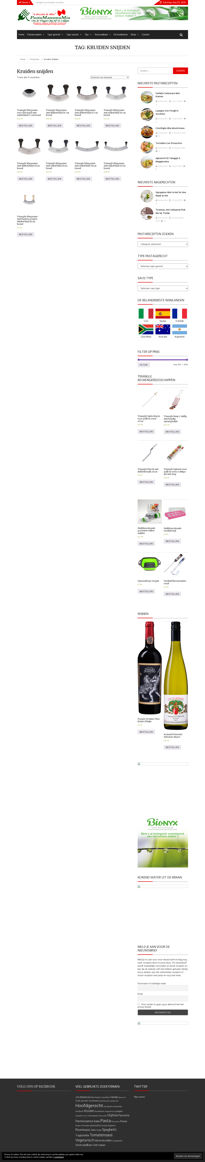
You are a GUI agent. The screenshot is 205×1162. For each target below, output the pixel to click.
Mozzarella (103, 1116)
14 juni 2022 (177, 101)
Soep (98, 1130)
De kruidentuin (121, 34)
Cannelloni (105, 1097)
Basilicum (85, 1097)
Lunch (85, 1116)
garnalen (84, 1101)
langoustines (109, 1111)
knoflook (79, 1111)
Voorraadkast (101, 34)
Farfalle (114, 1097)
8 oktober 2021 (178, 148)
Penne (123, 1121)
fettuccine (122, 1097)
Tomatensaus (101, 1134)
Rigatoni (111, 1125)
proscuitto (95, 1125)
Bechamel (95, 1097)
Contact (145, 34)
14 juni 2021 (177, 166)
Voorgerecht (117, 1141)
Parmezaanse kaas (87, 1121)
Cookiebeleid (58, 1157)
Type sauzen (72, 34)
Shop (133, 34)
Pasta (105, 1120)
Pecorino (116, 1121)
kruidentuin (99, 1111)
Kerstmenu (109, 1106)
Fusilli (77, 1101)
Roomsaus (82, 1129)
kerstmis (118, 1106)
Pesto (78, 1125)
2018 (77, 1097)
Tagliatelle (82, 1135)
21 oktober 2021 (179, 133)
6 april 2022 (177, 118)
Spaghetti (109, 1129)
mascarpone (93, 1116)
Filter (144, 364)
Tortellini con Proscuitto (169, 143)
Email (140, 994)
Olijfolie (112, 1115)
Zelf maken (99, 1145)
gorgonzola (114, 1101)
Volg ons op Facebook (36, 1086)
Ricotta (104, 1125)
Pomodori (85, 1125)
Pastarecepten (34, 34)
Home (21, 34)
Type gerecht (53, 34)
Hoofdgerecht (89, 1105)
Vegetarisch (84, 1140)
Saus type (145, 278)
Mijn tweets (139, 1097)
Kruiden (89, 1111)
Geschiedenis (94, 1101)
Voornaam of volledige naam (152, 983)
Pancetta (123, 1115)
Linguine (79, 1116)
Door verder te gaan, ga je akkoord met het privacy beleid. (161, 1005)
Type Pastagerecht (153, 256)
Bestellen (25, 125)
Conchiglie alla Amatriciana (170, 128)
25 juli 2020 (177, 200)
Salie (93, 1129)
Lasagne (118, 1111)
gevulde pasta (105, 1101)
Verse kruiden (103, 1140)
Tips (87, 34)
